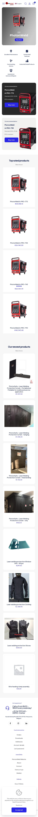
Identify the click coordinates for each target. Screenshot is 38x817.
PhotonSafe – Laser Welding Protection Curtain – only (19, 519)
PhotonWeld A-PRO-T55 (19, 243)
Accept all (19, 810)
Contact (19, 766)
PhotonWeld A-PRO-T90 (19, 328)
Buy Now (19, 40)
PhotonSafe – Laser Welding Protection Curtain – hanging (19, 434)
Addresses (19, 742)
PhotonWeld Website (19, 759)
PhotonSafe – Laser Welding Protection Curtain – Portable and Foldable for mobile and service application (19, 389)
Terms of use (19, 770)
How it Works (19, 784)
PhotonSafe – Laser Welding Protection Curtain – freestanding (19, 477)
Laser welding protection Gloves (19, 645)
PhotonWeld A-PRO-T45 (19, 284)
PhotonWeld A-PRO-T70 (19, 201)
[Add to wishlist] (33, 172)
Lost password (19, 748)
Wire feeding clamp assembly (19, 687)
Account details (19, 745)
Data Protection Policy (19, 802)
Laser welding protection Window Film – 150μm (19, 562)
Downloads (19, 738)
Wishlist (19, 773)
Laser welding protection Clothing (19, 604)
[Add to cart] (31, 575)
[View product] (33, 169)
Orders (19, 735)
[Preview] (33, 175)
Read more (19, 805)
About (19, 763)
